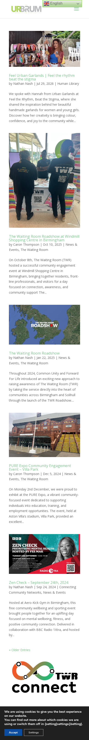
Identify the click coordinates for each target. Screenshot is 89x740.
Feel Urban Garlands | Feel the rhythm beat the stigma (42, 77)
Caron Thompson (26, 244)
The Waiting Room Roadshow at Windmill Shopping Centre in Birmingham (44, 238)
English (56, 3)
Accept (13, 732)
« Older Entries (19, 650)
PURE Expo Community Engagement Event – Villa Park (40, 467)
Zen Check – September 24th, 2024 (38, 582)
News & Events (54, 592)
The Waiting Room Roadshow (34, 353)
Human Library (68, 83)
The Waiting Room (34, 250)
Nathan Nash (23, 83)
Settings (34, 732)
